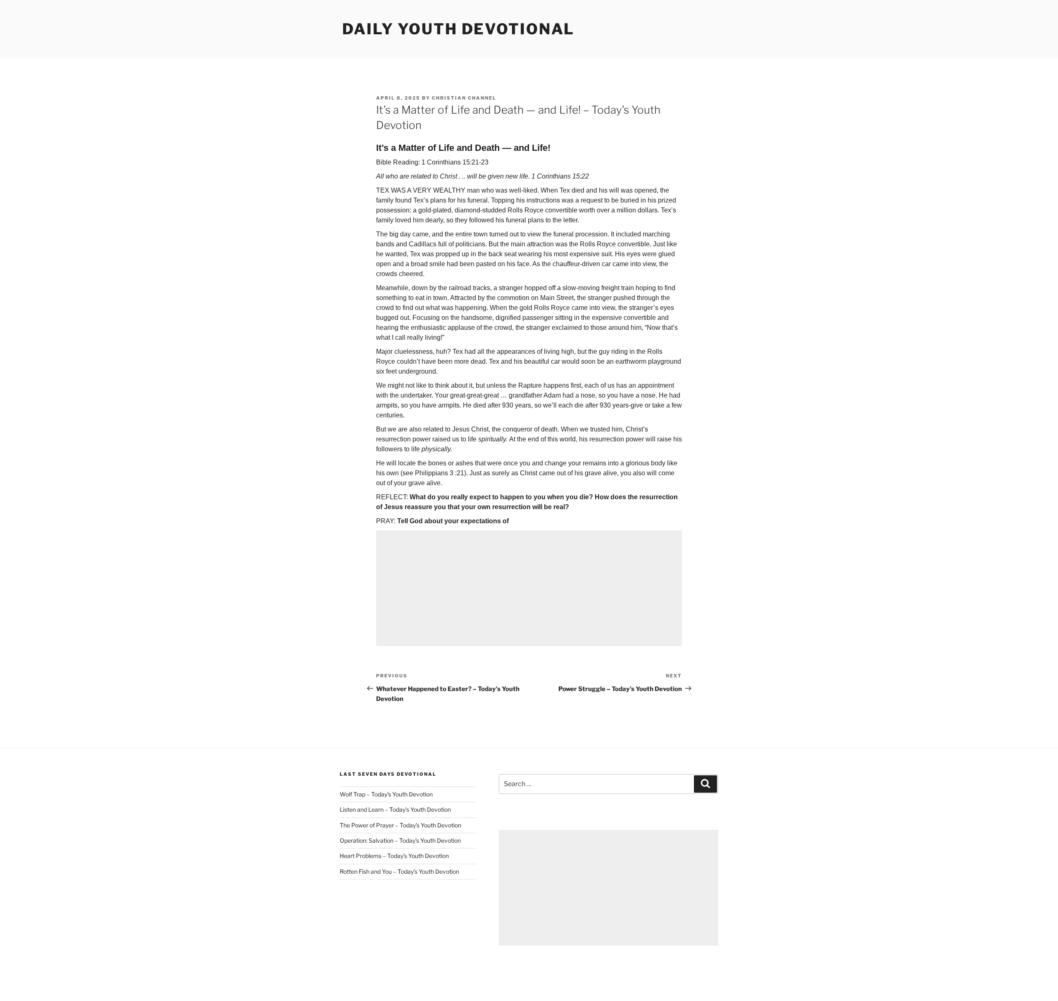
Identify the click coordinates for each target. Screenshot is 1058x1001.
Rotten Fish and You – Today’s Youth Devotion (399, 871)
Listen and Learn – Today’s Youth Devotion (395, 809)
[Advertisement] (529, 588)
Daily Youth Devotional (458, 29)
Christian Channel (464, 98)
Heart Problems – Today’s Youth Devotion (394, 855)
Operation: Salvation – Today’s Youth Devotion (400, 840)
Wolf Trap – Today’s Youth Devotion (386, 794)
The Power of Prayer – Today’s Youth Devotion (400, 825)
